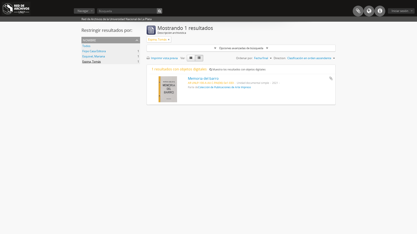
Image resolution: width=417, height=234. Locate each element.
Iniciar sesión (400, 11)
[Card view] (191, 58)
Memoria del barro (203, 78)
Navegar (83, 11)
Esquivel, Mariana (93, 56)
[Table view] (199, 58)
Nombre (89, 40)
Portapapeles (358, 11)
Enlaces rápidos (379, 11)
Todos (86, 46)
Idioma (369, 11)
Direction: (280, 58)
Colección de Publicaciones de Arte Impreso (224, 87)
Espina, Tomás (91, 61)
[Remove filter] (169, 39)
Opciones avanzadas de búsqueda (241, 48)
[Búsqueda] (159, 11)
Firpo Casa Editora (94, 51)
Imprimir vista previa (164, 58)
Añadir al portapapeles (331, 78)
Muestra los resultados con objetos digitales (239, 69)
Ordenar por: (244, 58)
